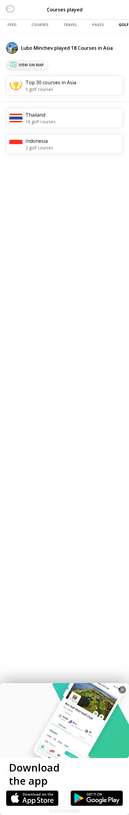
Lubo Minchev (37, 48)
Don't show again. (65, 810)
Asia (108, 48)
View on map (31, 64)
